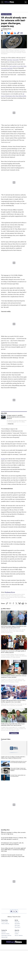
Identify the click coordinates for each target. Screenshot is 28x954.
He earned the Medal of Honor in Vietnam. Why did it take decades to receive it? (13, 838)
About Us (17, 932)
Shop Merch (17, 927)
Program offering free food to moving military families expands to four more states (13, 701)
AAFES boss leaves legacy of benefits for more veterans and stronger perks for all (13, 627)
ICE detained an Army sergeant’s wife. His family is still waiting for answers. (12, 843)
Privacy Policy (4, 921)
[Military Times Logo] (9, 2)
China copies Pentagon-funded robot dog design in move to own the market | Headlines (18, 769)
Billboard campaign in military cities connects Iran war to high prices (13, 833)
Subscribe (17, 921)
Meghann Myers (6, 28)
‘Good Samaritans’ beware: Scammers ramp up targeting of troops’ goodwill (13, 676)
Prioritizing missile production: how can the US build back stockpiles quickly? (18, 762)
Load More (14, 733)
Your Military (6, 14)
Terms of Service (5, 923)
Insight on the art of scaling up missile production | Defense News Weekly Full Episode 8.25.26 (13, 757)
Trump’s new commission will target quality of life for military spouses (13, 651)
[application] (14, 748)
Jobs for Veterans (19, 935)
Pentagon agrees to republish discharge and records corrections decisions (16, 416)
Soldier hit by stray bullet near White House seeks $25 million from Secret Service (12, 724)
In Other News (5, 608)
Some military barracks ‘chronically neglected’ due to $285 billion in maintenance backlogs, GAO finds (13, 849)
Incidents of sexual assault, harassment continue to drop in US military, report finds (12, 855)
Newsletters (17, 923)
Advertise (3, 932)
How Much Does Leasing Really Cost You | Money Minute (17, 775)
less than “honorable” (13, 60)
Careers (16, 933)
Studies (3, 458)
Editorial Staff (4, 937)
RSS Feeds (17, 925)
